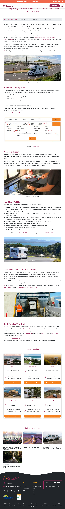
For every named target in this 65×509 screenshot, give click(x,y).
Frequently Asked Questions (26, 233)
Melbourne (42, 37)
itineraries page (16, 338)
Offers (24, 490)
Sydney (47, 37)
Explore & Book (26, 482)
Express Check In (37, 486)
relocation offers (55, 333)
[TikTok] (15, 491)
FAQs (34, 488)
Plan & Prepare (35, 482)
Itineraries (35, 490)
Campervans (26, 488)
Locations (25, 486)
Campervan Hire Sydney (52, 382)
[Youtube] (11, 491)
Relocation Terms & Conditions (17, 113)
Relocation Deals (44, 39)
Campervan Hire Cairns (32, 416)
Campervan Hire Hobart (13, 382)
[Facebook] (4, 491)
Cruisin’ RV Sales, (27, 329)
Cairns (5, 39)
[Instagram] (8, 491)
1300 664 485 (59, 1)
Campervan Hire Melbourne (13, 416)
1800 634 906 (7, 287)
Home (5, 19)
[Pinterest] (18, 491)
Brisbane (52, 37)
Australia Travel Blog (13, 19)
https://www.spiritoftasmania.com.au (27, 287)
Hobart (37, 37)
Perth (11, 39)
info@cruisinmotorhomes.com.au (13, 486)
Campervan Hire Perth (52, 416)
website (43, 333)
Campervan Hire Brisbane (32, 382)
